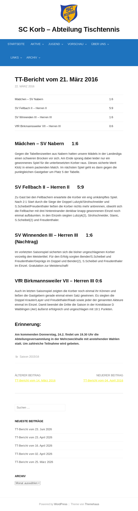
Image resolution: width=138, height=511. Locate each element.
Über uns (98, 44)
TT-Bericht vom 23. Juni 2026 (33, 429)
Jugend (54, 44)
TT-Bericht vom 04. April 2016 (103, 380)
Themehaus (92, 504)
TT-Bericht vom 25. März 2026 (34, 462)
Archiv (31, 57)
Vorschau (75, 44)
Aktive (36, 44)
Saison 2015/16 (29, 356)
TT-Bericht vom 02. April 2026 (33, 454)
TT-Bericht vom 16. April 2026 (33, 445)
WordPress (60, 504)
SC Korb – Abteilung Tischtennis (69, 29)
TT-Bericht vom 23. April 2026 (33, 437)
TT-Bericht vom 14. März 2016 (35, 380)
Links (15, 57)
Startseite (16, 44)
